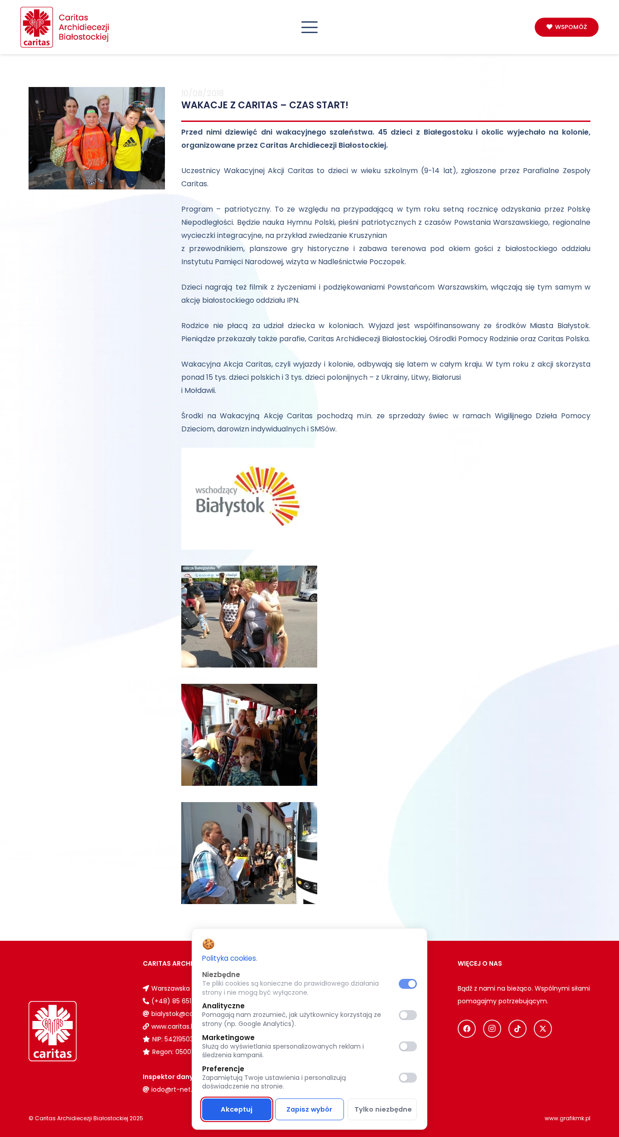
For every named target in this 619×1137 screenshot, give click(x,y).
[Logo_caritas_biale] (73, 1031)
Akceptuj (236, 1109)
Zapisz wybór (309, 1109)
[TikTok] (517, 1029)
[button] (309, 27)
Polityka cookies (229, 958)
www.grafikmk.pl (567, 1118)
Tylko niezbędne (383, 1109)
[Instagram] (492, 1029)
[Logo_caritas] (65, 27)
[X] (543, 1029)
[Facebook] (467, 1029)
